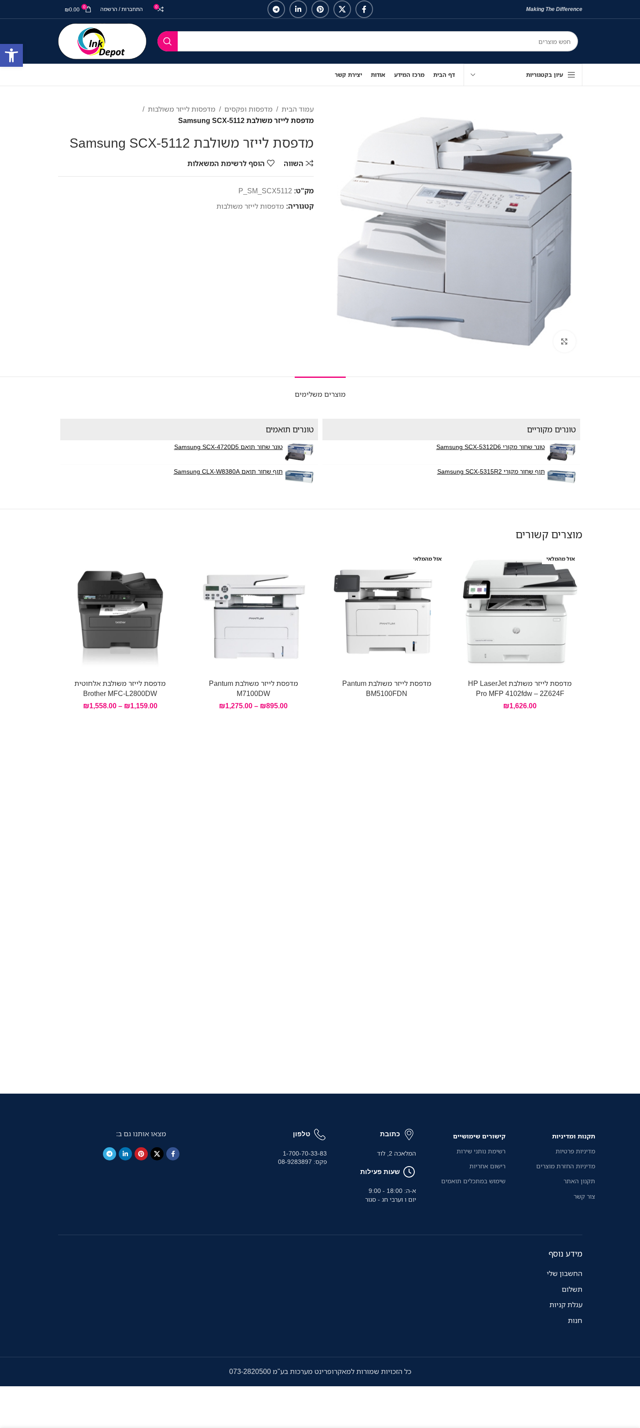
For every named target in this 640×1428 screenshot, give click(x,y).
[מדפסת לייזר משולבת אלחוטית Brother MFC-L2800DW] (120, 613)
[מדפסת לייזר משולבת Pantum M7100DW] (253, 613)
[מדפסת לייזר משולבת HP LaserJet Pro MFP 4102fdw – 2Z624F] (520, 613)
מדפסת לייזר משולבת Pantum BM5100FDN (387, 688)
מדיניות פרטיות (575, 1151)
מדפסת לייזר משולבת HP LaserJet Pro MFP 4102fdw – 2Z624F (520, 688)
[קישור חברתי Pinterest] (320, 9)
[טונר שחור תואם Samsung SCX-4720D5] (299, 452)
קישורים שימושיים (479, 1136)
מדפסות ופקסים (248, 109)
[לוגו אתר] (102, 40)
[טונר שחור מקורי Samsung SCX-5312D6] (561, 452)
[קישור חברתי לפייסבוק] (364, 9)
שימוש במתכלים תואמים (473, 1181)
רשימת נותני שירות (481, 1151)
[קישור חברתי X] (342, 9)
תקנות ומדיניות (573, 1136)
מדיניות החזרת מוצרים (565, 1166)
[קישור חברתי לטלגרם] (276, 9)
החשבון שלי (564, 1273)
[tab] (320, 390)
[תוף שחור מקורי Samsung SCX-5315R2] (561, 477)
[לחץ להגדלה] (564, 341)
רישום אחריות (487, 1166)
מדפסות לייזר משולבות (182, 109)
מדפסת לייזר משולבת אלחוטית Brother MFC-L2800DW (120, 688)
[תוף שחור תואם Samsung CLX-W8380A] (299, 477)
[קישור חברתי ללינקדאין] (298, 9)
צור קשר (584, 1196)
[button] (11, 55)
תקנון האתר (579, 1181)
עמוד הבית (298, 109)
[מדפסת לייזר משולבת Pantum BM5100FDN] (387, 613)
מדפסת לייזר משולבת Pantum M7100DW (253, 688)
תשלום (572, 1289)
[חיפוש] (167, 41)
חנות (575, 1320)
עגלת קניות (565, 1304)
